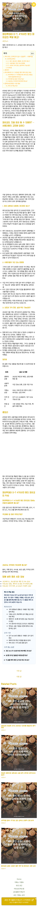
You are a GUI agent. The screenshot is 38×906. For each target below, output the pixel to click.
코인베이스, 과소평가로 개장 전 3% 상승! (16, 581)
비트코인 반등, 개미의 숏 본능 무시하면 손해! (17, 584)
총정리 (7, 70)
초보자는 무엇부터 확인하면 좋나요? (17, 81)
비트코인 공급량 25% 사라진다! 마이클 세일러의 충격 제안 (18, 727)
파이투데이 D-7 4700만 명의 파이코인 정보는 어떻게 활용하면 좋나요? (20, 76)
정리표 (10, 68)
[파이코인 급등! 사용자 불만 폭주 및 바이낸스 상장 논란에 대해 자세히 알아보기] (19, 845)
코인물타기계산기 (19, 892)
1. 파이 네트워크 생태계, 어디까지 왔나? (19, 61)
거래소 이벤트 (19, 882)
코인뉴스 (5, 41)
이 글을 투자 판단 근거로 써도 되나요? (17, 660)
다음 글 (19, 676)
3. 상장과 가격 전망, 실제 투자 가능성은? (19, 65)
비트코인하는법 (19, 889)
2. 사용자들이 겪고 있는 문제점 (16, 63)
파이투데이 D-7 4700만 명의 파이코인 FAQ (18, 72)
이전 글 (19, 671)
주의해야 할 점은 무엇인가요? (16, 79)
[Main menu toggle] (33, 4)
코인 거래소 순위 (19, 895)
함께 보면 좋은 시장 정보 (12, 83)
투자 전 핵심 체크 (13, 86)
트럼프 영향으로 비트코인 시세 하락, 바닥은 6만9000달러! (18, 774)
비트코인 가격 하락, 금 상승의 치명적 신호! (16, 586)
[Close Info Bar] (36, 899)
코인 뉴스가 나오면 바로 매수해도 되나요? (19, 651)
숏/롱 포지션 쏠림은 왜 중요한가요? (17, 655)
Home (19, 879)
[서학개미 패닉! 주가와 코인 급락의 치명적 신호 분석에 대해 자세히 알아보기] (19, 800)
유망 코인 (19, 885)
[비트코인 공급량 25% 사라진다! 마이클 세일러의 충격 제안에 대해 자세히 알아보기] (19, 705)
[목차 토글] (31, 53)
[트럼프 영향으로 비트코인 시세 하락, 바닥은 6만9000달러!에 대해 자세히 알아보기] (19, 752)
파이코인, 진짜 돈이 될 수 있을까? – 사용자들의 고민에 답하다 (19, 57)
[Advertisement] (19, 173)
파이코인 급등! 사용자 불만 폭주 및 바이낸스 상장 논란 (18, 866)
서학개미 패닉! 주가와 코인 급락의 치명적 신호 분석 (17, 820)
